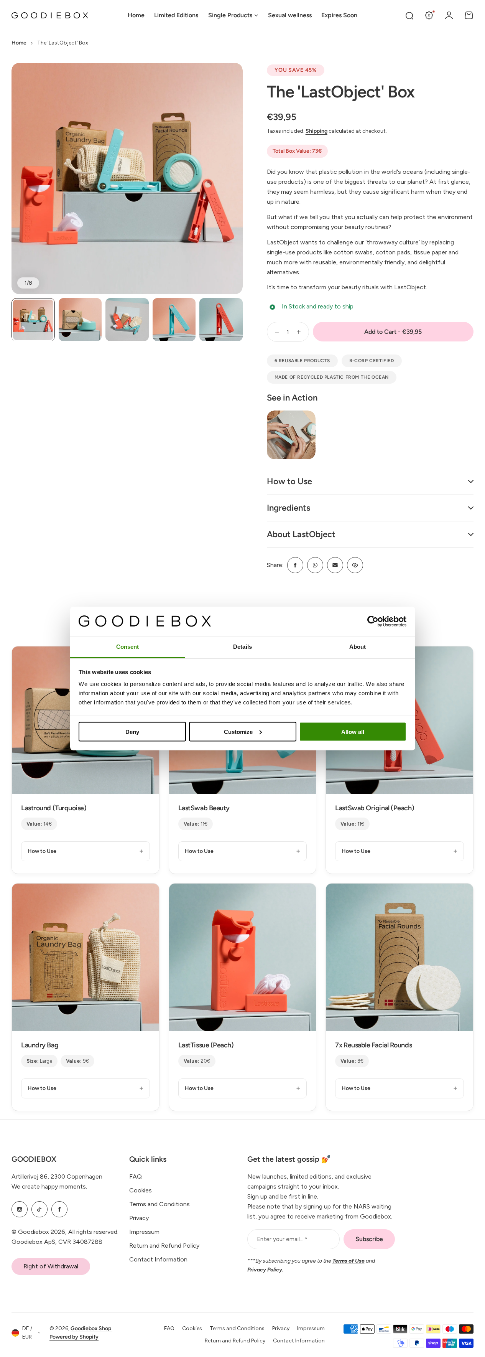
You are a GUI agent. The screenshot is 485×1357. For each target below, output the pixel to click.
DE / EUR (27, 1333)
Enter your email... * (282, 1239)
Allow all (352, 731)
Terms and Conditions (159, 1204)
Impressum (144, 1231)
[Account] (449, 15)
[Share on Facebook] (295, 565)
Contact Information (158, 1259)
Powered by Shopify (74, 1337)
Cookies (140, 1190)
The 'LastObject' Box (340, 92)
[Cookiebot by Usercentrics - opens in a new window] (372, 621)
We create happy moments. (49, 1186)
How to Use (42, 851)
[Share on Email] (335, 565)
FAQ (135, 1176)
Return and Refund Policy (164, 1245)
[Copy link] (355, 565)
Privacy (139, 1218)
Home (19, 43)
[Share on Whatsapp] (315, 565)
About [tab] (357, 646)
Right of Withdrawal (50, 1266)
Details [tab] (242, 646)
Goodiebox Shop (91, 1328)
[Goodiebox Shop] (50, 15)
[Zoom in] (127, 178)
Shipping (316, 131)
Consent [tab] (127, 646)
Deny (132, 731)
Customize (238, 731)
